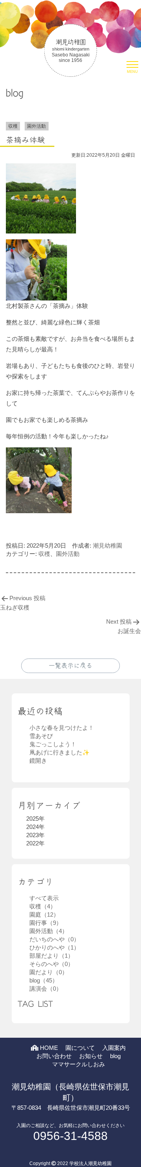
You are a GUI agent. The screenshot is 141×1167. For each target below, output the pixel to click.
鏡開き (38, 760)
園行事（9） (45, 922)
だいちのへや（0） (54, 939)
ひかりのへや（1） (54, 947)
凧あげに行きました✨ (59, 752)
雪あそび (41, 736)
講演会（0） (45, 988)
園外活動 (68, 553)
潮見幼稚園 (107, 545)
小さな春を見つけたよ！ (61, 727)
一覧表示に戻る (70, 665)
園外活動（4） (48, 931)
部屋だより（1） (51, 955)
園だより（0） (48, 972)
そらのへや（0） (51, 964)
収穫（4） (42, 906)
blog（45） (43, 980)
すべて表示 (44, 898)
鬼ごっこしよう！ (52, 744)
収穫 (44, 553)
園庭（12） (44, 914)
